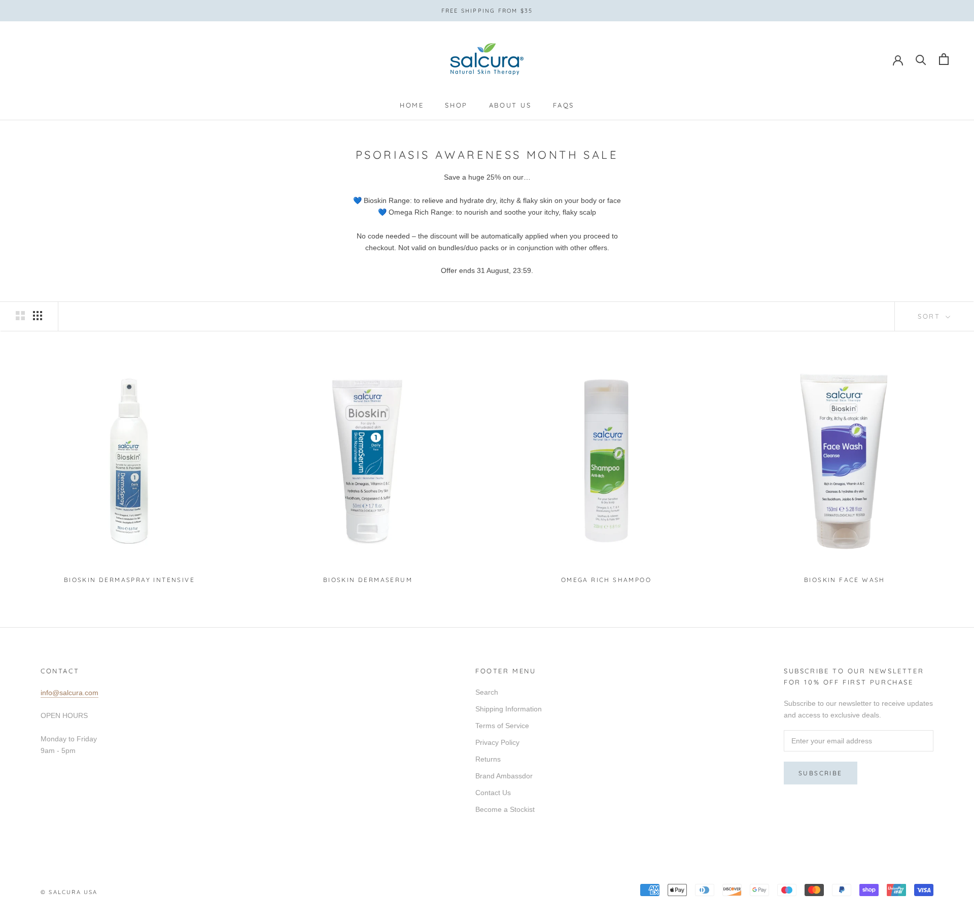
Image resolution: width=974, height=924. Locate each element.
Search (486, 692)
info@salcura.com (69, 693)
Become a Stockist (505, 809)
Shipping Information (508, 709)
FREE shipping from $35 (487, 10)
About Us (510, 105)
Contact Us (493, 793)
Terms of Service (502, 726)
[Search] (921, 59)
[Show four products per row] (37, 315)
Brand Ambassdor (504, 776)
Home (412, 105)
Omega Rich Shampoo (606, 580)
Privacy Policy (497, 742)
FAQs (563, 105)
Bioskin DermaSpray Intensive (129, 580)
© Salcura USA (69, 892)
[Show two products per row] (20, 315)
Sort (931, 316)
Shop (456, 105)
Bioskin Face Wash (844, 580)
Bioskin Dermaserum (367, 580)
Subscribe (820, 773)
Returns (488, 759)
